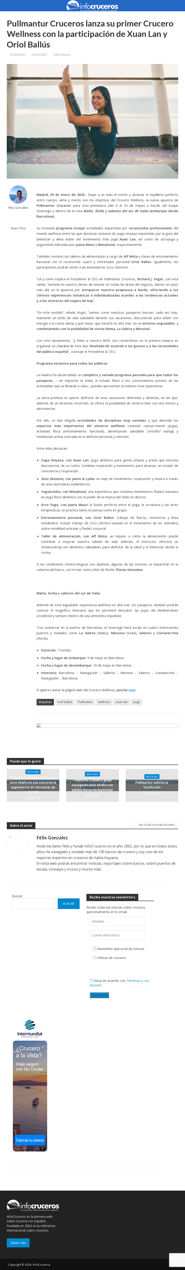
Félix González (18, 208)
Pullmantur (85, 702)
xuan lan (122, 702)
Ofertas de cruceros (111, 958)
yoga (136, 702)
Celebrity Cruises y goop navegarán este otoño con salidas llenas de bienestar (92, 785)
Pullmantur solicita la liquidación (151, 784)
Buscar (17, 896)
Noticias (33, 772)
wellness (104, 702)
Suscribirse (99, 995)
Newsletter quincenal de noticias (120, 949)
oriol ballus (64, 702)
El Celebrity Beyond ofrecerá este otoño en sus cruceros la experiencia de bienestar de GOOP (33, 785)
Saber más (18, 1243)
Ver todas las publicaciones (157, 824)
